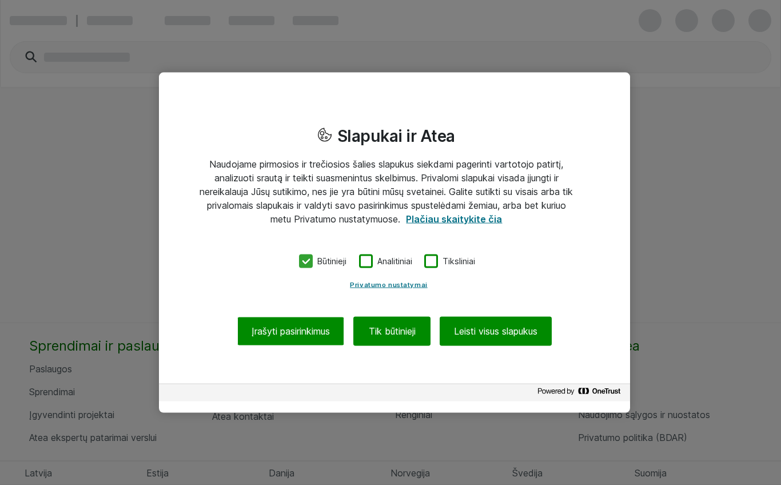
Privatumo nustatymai (388, 284)
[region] (394, 243)
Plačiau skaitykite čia (454, 219)
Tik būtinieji (392, 330)
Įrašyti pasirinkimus (291, 330)
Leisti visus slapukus (495, 330)
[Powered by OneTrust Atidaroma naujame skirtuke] (580, 394)
